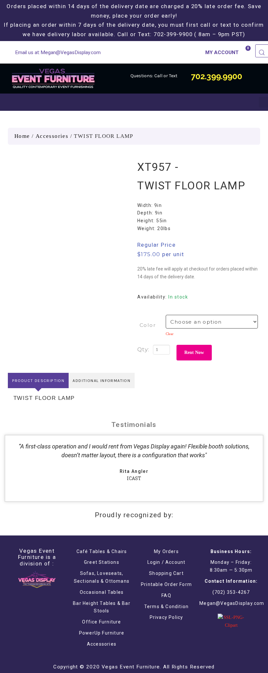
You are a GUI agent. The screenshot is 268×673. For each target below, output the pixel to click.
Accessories (52, 136)
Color (148, 325)
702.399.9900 (216, 76)
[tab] (38, 380)
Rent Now (194, 352)
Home (22, 136)
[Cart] (245, 52)
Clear (170, 334)
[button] (263, 102)
